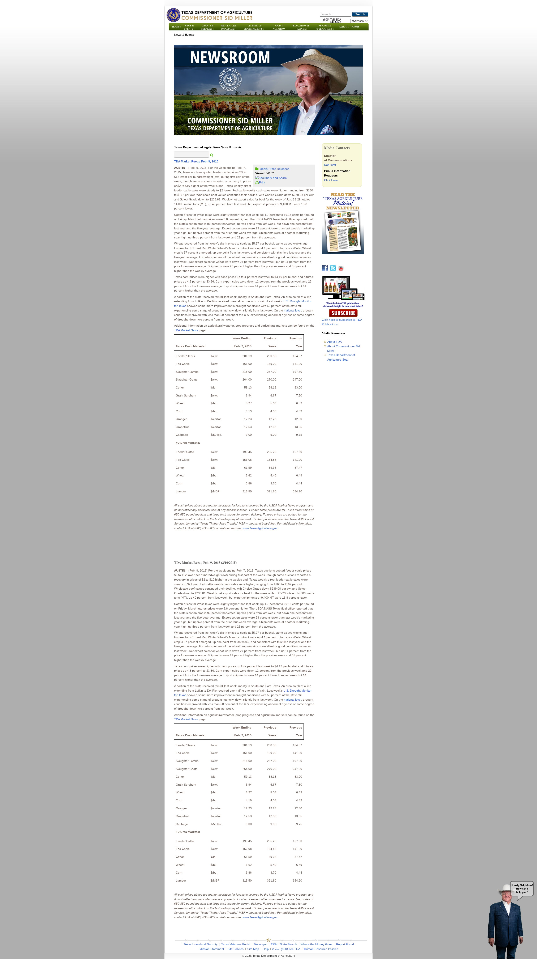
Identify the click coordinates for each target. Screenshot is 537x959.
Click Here (331, 180)
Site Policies (236, 949)
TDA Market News (186, 330)
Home (176, 26)
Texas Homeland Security (201, 944)
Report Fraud (345, 944)
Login (325, 955)
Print (262, 182)
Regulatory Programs (228, 27)
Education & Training (301, 27)
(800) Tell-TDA (290, 949)
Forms (355, 26)
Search (360, 14)
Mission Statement (211, 949)
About (344, 26)
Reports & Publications (325, 27)
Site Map (253, 949)
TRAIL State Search (284, 944)
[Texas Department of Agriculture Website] (209, 15)
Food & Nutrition (279, 27)
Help (266, 949)
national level (292, 310)
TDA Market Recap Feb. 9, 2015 (196, 161)
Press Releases (278, 168)
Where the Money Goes (316, 944)
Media (263, 168)
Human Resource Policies (321, 949)
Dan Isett (330, 164)
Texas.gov (260, 944)
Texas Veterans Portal (235, 944)
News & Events (189, 27)
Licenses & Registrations (254, 27)
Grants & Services (207, 27)
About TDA (334, 341)
